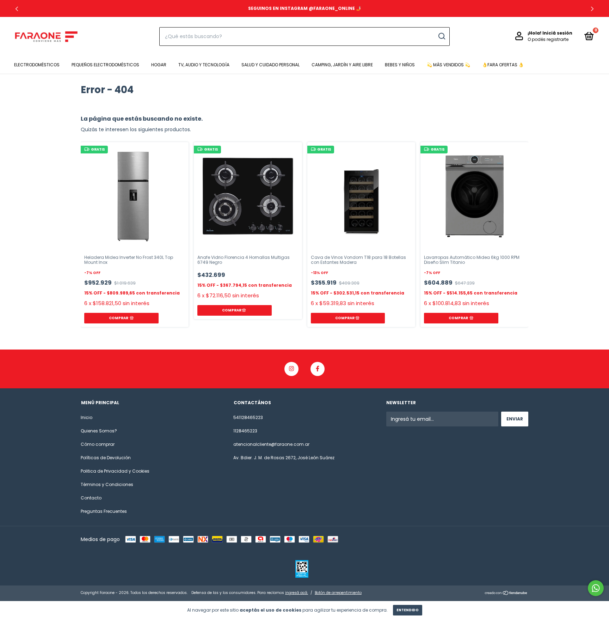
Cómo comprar (98, 444)
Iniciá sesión (557, 33)
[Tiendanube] (506, 593)
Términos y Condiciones (107, 484)
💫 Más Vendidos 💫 (448, 65)
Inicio (86, 417)
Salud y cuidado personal (270, 65)
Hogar (158, 65)
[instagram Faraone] (291, 369)
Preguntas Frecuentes (104, 511)
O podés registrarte (548, 39)
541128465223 (248, 417)
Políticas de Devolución (106, 458)
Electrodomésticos (37, 65)
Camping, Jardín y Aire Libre (342, 65)
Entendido (407, 610)
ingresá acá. (296, 592)
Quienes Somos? (99, 431)
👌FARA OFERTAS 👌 (503, 65)
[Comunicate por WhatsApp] (596, 588)
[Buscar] (441, 36)
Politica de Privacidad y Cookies (115, 471)
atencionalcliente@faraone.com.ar (271, 444)
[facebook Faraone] (317, 369)
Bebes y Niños (400, 65)
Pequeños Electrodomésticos (105, 65)
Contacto (91, 498)
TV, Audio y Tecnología (203, 65)
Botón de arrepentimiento (338, 592)
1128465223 (245, 431)
